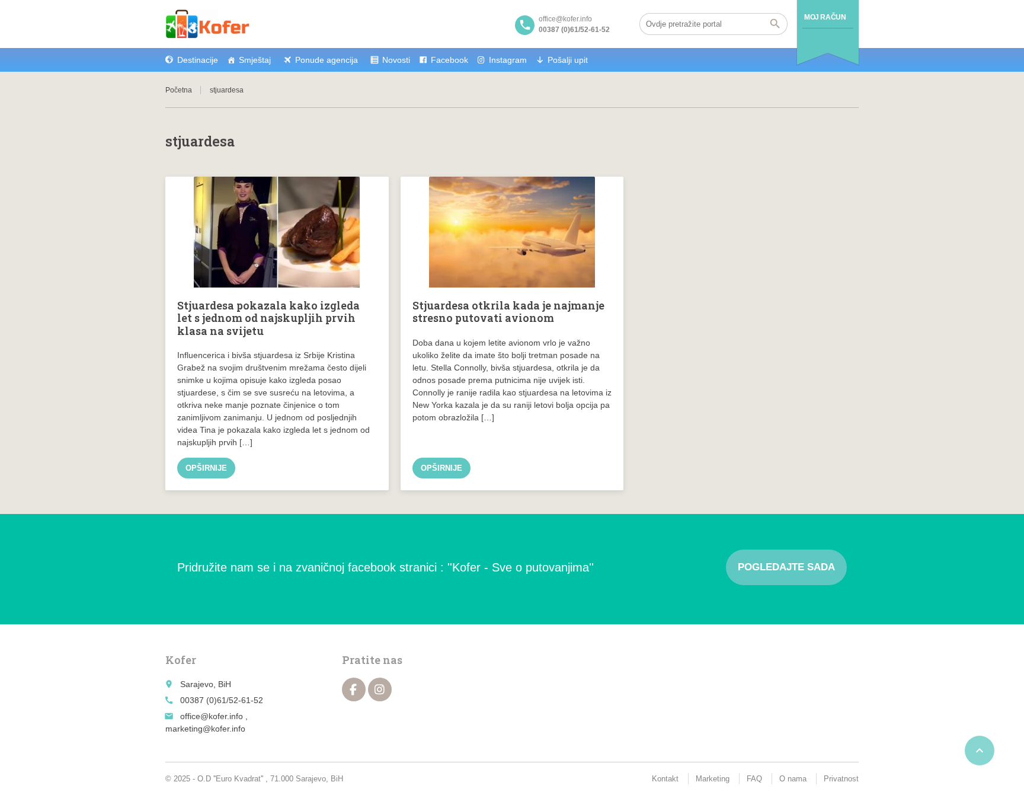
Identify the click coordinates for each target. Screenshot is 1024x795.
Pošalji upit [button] (568, 60)
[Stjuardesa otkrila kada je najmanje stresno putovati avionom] (512, 232)
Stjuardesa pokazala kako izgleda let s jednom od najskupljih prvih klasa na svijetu (268, 318)
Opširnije (206, 468)
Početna (178, 90)
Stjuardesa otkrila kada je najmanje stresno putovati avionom (508, 311)
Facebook (449, 60)
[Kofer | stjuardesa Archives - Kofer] (207, 24)
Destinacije (197, 60)
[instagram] (380, 689)
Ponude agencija (326, 60)
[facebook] (354, 689)
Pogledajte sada (786, 567)
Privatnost (841, 778)
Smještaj (255, 60)
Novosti (396, 60)
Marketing (712, 778)
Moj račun (825, 17)
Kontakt (665, 778)
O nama (793, 778)
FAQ (754, 778)
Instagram (508, 60)
